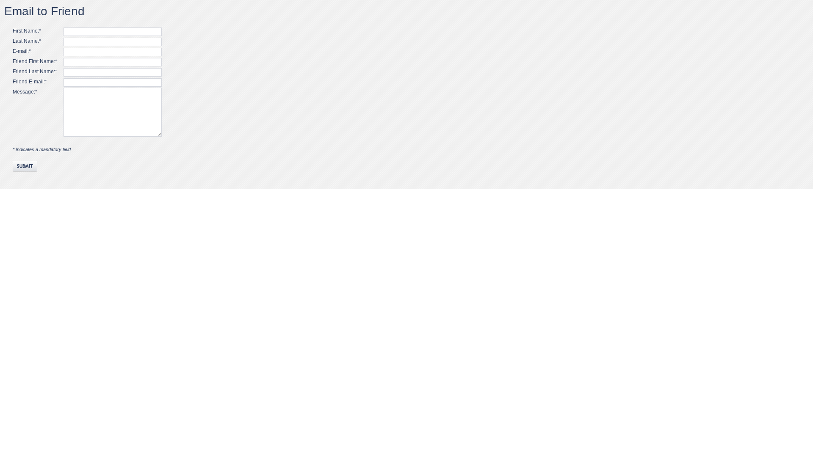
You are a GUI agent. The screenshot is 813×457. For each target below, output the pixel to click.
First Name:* (27, 31)
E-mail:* (22, 51)
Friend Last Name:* (35, 71)
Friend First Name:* (35, 61)
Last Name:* (27, 41)
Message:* (25, 92)
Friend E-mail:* (30, 82)
